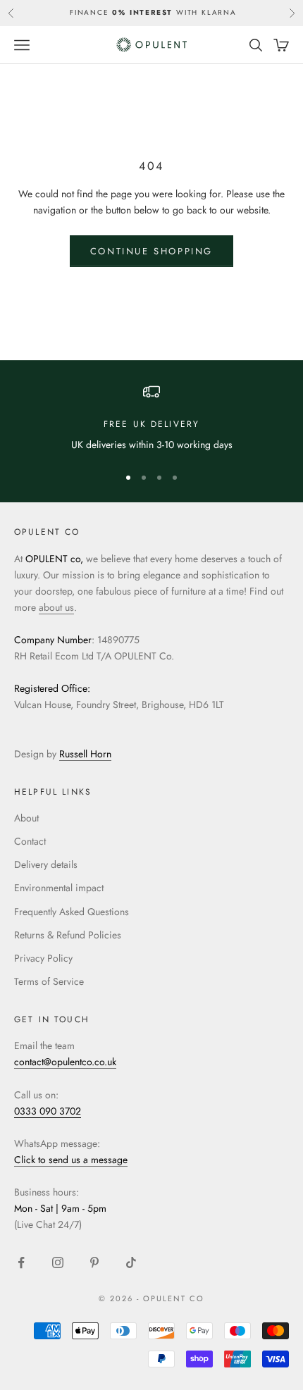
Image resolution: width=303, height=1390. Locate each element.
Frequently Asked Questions (71, 912)
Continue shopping (151, 251)
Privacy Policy (43, 958)
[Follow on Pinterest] (94, 1262)
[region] (151, 418)
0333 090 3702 (47, 1111)
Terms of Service (49, 981)
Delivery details (46, 864)
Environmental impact (59, 888)
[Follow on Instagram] (58, 1262)
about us (56, 607)
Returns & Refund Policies (67, 935)
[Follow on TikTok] (131, 1262)
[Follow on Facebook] (21, 1262)
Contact (30, 841)
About (26, 818)
